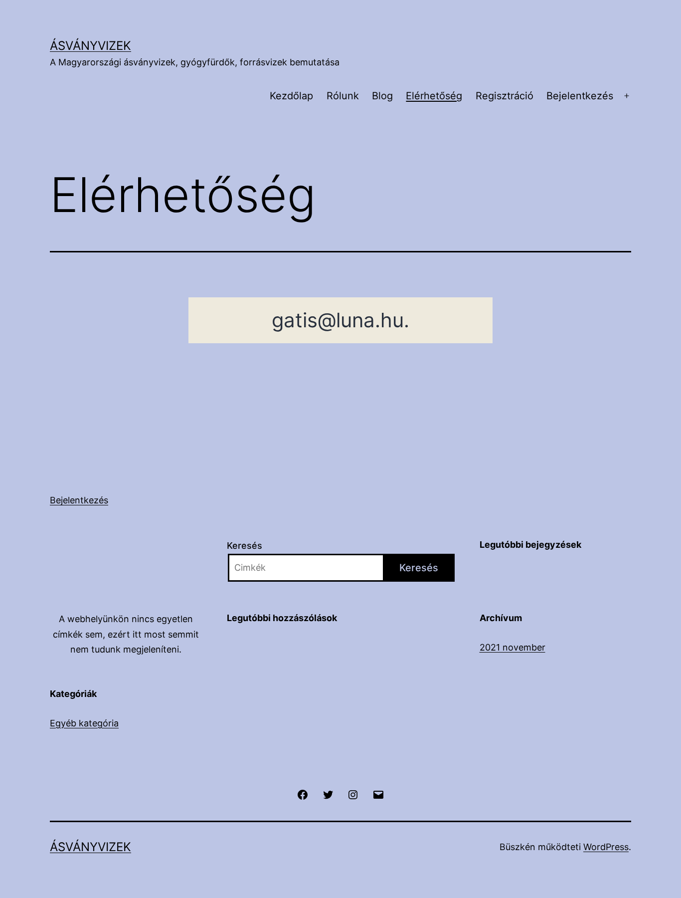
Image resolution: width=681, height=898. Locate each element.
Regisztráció (504, 96)
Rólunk (343, 96)
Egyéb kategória (84, 723)
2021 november (512, 647)
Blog (382, 96)
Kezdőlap (291, 96)
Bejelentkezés (579, 96)
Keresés (244, 545)
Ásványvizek (90, 45)
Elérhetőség (434, 96)
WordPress (606, 847)
